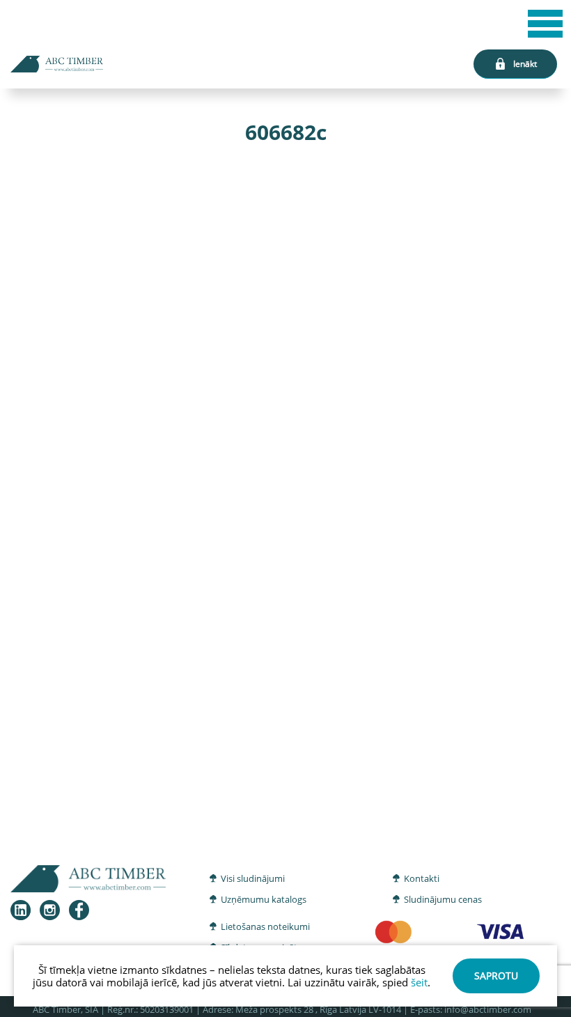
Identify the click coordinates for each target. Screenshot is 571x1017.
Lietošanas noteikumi (265, 926)
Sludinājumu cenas (443, 899)
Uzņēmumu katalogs (263, 899)
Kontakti (421, 878)
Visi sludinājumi (253, 878)
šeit (419, 982)
